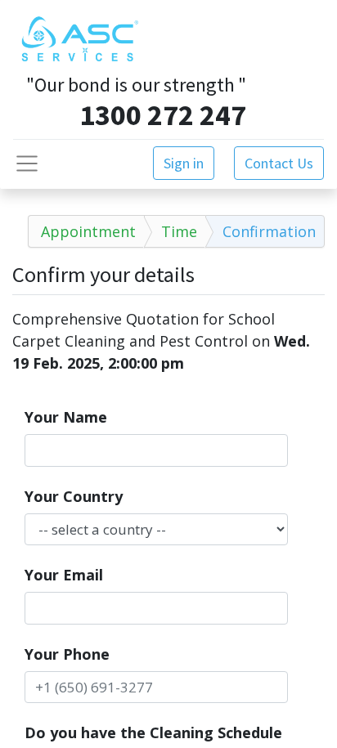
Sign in (184, 163)
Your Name (66, 417)
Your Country (74, 496)
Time (179, 231)
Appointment (88, 231)
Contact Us (279, 163)
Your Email (64, 575)
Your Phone (67, 654)
